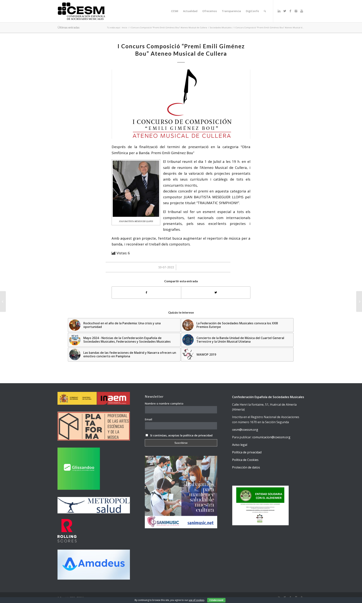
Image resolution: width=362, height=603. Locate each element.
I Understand (216, 600)
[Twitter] (285, 11)
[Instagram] (296, 11)
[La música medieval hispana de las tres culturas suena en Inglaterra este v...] (3, 301)
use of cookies (196, 600)
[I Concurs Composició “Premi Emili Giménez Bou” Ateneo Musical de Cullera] (181, 104)
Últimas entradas (69, 27)
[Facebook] (290, 11)
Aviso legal (239, 445)
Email (148, 419)
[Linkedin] (279, 11)
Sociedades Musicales (221, 27)
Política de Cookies (245, 460)
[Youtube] (301, 11)
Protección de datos (246, 467)
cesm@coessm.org (245, 430)
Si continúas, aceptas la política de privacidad (181, 435)
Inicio (124, 27)
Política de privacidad (247, 452)
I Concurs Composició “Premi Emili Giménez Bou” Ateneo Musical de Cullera (168, 27)
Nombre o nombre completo (164, 403)
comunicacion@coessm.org (271, 437)
